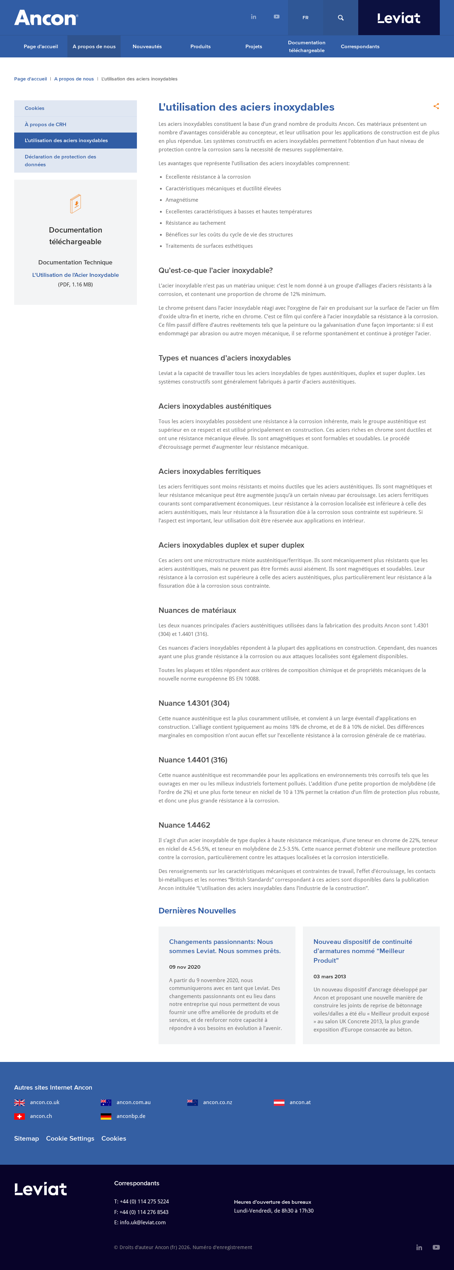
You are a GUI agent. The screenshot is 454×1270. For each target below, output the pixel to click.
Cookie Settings (70, 1138)
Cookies (34, 108)
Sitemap (26, 1138)
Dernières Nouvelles (197, 910)
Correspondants (360, 46)
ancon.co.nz (217, 1102)
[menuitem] (253, 17)
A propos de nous (94, 46)
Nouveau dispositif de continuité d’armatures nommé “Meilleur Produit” (363, 951)
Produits (200, 46)
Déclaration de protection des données (60, 160)
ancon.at (300, 1102)
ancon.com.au (134, 1102)
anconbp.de (131, 1116)
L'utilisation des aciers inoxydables (66, 140)
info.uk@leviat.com (143, 1222)
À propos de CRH (45, 124)
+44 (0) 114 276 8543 (144, 1212)
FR (306, 17)
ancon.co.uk (44, 1102)
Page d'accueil (41, 46)
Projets (253, 46)
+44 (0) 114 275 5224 (144, 1201)
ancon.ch (41, 1116)
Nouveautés (147, 46)
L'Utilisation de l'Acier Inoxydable (75, 274)
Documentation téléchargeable (307, 46)
